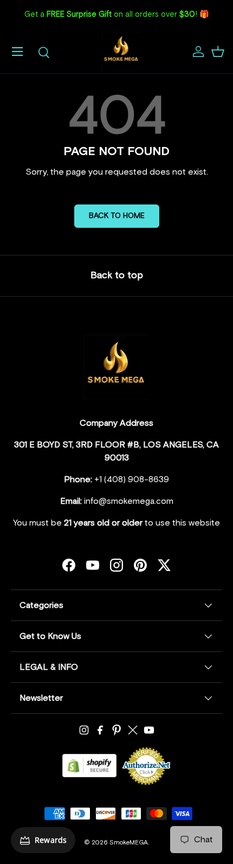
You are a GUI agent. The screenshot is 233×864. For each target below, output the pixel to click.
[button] (218, 51)
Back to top (116, 275)
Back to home (117, 216)
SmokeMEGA (128, 843)
